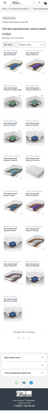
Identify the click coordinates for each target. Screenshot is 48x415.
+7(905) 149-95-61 (24, 405)
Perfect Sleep (30, 50)
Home (4, 9)
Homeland (7, 50)
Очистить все (9, 18)
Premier (6, 86)
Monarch (29, 121)
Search (34, 2)
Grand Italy (29, 156)
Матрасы (15, 50)
